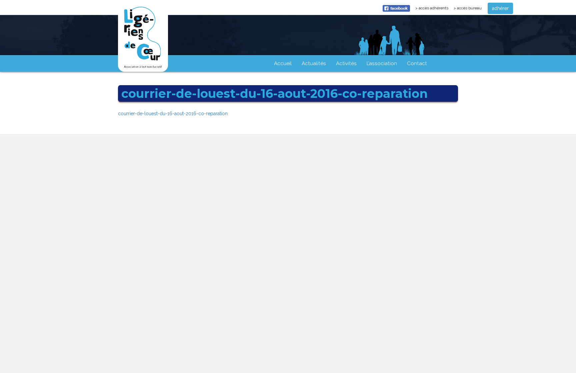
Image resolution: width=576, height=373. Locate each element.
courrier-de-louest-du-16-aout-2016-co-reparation (173, 113)
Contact (417, 63)
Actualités (314, 63)
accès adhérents (435, 9)
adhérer (500, 8)
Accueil (283, 63)
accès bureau (469, 8)
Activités (346, 63)
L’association (382, 63)
